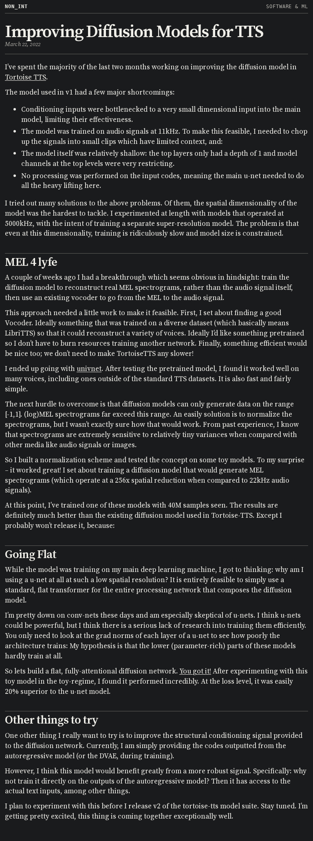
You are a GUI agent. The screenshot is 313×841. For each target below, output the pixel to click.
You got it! (195, 671)
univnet (89, 368)
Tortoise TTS (25, 77)
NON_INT (16, 6)
